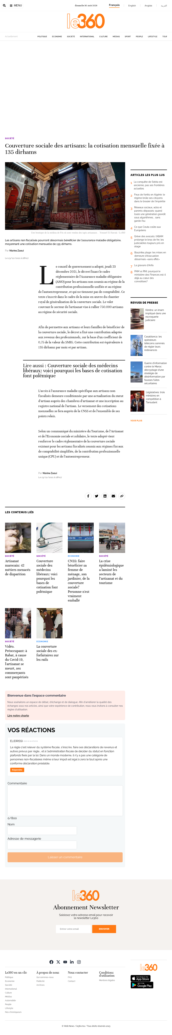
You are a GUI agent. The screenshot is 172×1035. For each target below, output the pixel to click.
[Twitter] (58, 962)
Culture (103, 36)
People (139, 36)
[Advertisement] (86, 84)
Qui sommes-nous (45, 977)
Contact (71, 981)
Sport (128, 36)
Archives (40, 985)
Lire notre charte (18, 715)
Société (71, 36)
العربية (164, 5)
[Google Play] (142, 984)
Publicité (40, 981)
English (132, 5)
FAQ (70, 977)
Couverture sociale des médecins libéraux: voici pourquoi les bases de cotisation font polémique (72, 370)
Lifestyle (152, 36)
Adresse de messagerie (24, 838)
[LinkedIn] (72, 962)
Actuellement (11, 36)
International (87, 36)
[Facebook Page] (51, 962)
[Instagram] (79, 962)
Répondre (17, 770)
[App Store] (141, 977)
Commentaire (17, 783)
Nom (11, 824)
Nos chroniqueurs (13, 1012)
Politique (42, 36)
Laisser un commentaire (65, 857)
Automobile (10, 1000)
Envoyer (104, 929)
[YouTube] (65, 962)
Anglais (148, 5)
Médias (116, 36)
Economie (57, 36)
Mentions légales (107, 980)
